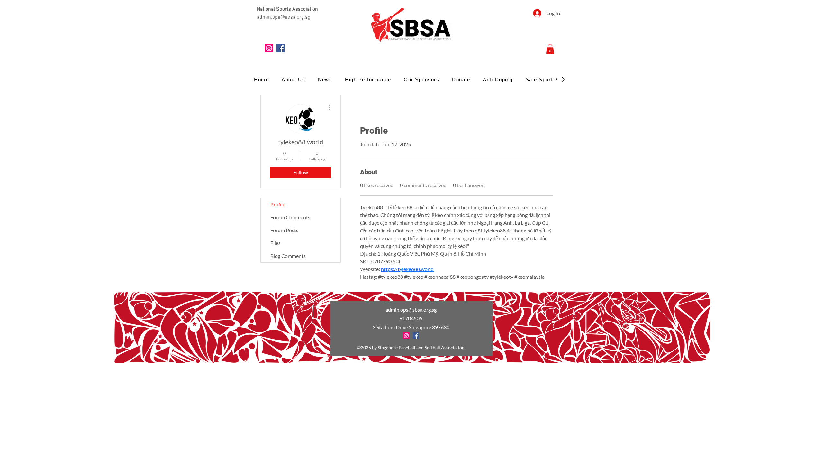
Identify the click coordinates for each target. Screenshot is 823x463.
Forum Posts (284, 230)
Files (275, 243)
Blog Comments (288, 256)
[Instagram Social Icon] (269, 48)
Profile (277, 204)
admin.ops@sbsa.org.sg (411, 309)
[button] (550, 49)
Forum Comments (290, 217)
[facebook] (280, 48)
